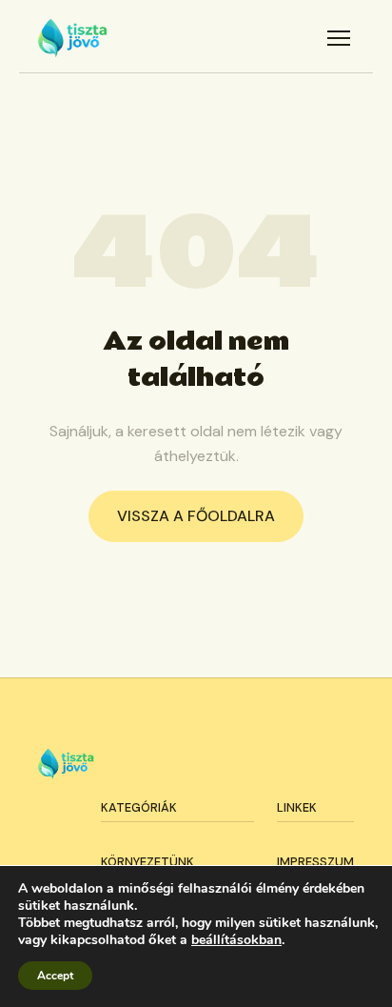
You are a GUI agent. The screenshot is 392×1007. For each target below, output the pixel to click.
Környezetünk (147, 862)
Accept (55, 975)
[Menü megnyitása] (338, 38)
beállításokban (236, 940)
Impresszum (315, 862)
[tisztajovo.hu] (73, 38)
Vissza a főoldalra (196, 516)
